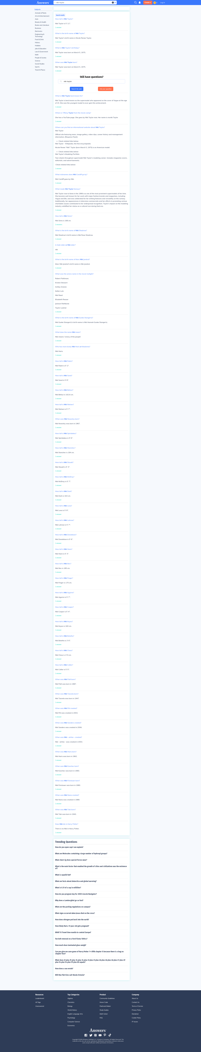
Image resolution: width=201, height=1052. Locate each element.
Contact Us (135, 1002)
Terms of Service (137, 1006)
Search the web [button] (77, 89)
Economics (71, 1026)
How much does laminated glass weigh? (70, 945)
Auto (36, 19)
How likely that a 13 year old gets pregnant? (72, 926)
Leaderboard (39, 998)
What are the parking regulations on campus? (72, 907)
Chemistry (71, 1002)
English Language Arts (75, 1014)
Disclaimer (135, 1014)
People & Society (40, 58)
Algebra (70, 998)
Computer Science (74, 1022)
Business (38, 28)
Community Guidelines (107, 998)
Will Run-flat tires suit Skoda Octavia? (70, 975)
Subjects (38, 9)
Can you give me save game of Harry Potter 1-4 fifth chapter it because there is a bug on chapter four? (89, 952)
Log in (162, 2)
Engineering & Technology (39, 35)
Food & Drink (39, 39)
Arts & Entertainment (42, 16)
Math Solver (104, 1014)
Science (37, 61)
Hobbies (38, 46)
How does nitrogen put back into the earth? (72, 919)
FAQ (101, 1018)
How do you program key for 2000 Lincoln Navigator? (76, 894)
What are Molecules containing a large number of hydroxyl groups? (81, 853)
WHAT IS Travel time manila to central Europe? (73, 932)
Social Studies (39, 64)
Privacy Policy (136, 1010)
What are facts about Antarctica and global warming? (76, 881)
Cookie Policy (136, 1018)
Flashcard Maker (105, 1006)
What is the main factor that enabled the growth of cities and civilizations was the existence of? (91, 867)
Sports (37, 67)
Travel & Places (40, 70)
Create (147, 2)
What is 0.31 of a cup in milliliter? (68, 887)
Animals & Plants (40, 13)
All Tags (38, 1002)
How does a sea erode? (64, 968)
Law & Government (41, 52)
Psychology (71, 1018)
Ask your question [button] (106, 89)
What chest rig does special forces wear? (71, 860)
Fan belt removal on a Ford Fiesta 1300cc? (71, 939)
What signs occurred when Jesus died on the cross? (75, 913)
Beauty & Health (40, 22)
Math (36, 55)
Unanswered (39, 1006)
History (37, 43)
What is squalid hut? (63, 875)
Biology (70, 1006)
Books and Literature (42, 25)
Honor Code (104, 1002)
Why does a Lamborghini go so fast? (69, 900)
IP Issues (135, 1022)
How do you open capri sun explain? (69, 847)
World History (72, 1010)
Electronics (38, 31)
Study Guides (104, 1010)
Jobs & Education (40, 49)
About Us (135, 998)
